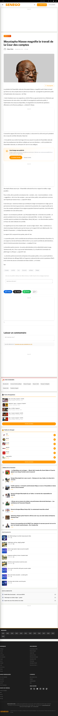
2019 (35, 633)
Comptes (7, 270)
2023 (17, 633)
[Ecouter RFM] (54, 435)
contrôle (13, 270)
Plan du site (22, 706)
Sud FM (1, 696)
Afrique (1, 671)
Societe (1, 651)
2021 (26, 633)
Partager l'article (27, 157)
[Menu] (2, 4)
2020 (30, 633)
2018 (39, 633)
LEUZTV (1, 683)
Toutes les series (29, 423)
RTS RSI (1, 698)
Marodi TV (2, 679)
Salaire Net (32, 653)
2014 (3, 636)
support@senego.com (46, 705)
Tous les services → (34, 665)
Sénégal (37, 270)
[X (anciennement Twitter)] (51, 1)
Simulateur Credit (33, 663)
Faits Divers (2, 667)
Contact (31, 679)
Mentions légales (27, 706)
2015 (53, 633)
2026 (3, 633)
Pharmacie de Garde (34, 657)
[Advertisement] (29, 21)
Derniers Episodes (3, 677)
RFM (1, 692)
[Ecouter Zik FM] (54, 439)
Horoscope (32, 661)
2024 (12, 633)
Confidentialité (35, 706)
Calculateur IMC (33, 659)
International (2, 657)
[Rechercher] (34, 4)
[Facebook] (48, 1)
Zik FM (1, 694)
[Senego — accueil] (13, 4)
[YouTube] (53, 1)
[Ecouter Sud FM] (54, 444)
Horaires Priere (33, 655)
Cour (19, 270)
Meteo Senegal (33, 651)
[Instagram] (40, 689)
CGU (30, 683)
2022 (21, 633)
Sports (1, 661)
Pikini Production (3, 685)
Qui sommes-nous (33, 677)
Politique (1, 649)
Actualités (7, 36)
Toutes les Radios (3, 690)
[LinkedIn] (43, 689)
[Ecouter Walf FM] (54, 448)
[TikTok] (56, 1)
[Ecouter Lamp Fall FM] (54, 457)
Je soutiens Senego (15, 157)
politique (31, 270)
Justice (1, 653)
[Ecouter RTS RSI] (54, 453)
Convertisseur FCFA (33, 649)
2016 (48, 633)
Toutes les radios (29, 462)
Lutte (1, 665)
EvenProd (2, 681)
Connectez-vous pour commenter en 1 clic (23, 344)
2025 (8, 633)
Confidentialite (33, 681)
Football (1, 663)
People (1, 659)
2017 (44, 633)
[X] (34, 689)
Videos (1, 669)
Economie (24, 270)
